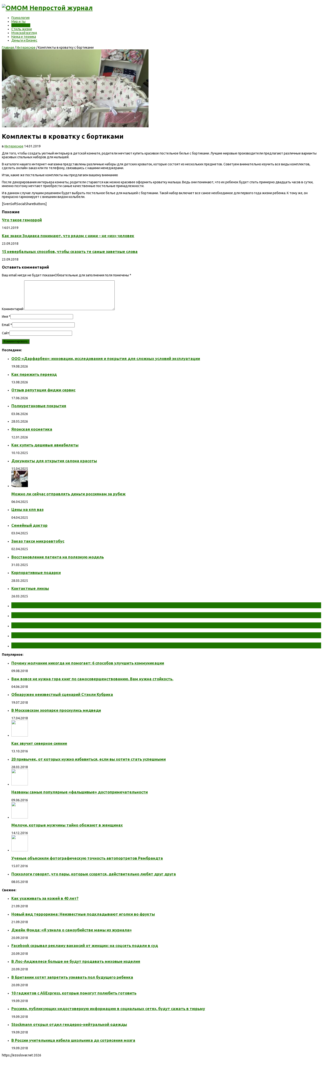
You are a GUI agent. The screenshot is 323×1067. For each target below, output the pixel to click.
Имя (5, 316)
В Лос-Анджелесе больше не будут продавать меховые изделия (75, 961)
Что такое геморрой (22, 220)
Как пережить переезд (34, 374)
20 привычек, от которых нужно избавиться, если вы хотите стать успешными (88, 759)
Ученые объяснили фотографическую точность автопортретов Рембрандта (87, 858)
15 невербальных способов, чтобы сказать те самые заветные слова (70, 251)
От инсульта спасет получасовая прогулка (63, 605)
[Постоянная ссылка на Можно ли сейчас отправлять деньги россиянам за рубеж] (19, 486)
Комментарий (12, 309)
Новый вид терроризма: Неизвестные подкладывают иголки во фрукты (83, 914)
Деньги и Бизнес (24, 40)
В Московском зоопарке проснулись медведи (56, 710)
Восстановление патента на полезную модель (57, 557)
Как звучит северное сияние (39, 743)
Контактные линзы (30, 588)
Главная (8, 47)
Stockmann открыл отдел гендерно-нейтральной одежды (69, 1024)
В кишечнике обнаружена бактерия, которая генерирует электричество (100, 625)
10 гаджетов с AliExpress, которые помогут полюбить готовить (73, 993)
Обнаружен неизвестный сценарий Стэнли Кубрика (62, 694)
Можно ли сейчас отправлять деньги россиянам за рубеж (68, 494)
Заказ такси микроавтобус (37, 541)
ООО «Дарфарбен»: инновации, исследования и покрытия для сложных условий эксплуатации (105, 358)
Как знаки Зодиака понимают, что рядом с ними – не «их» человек (68, 236)
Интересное (20, 25)
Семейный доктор (29, 525)
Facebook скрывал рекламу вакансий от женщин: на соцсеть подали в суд (84, 945)
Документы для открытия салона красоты (54, 461)
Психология (20, 18)
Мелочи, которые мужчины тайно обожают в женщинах (67, 825)
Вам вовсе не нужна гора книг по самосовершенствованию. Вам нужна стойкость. (92, 679)
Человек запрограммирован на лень (55, 645)
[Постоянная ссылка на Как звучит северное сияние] (19, 735)
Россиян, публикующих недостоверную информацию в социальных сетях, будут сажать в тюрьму (108, 1009)
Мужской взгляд (24, 33)
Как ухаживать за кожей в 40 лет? (45, 898)
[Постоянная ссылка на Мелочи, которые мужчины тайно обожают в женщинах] (19, 817)
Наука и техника (23, 37)
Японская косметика (31, 429)
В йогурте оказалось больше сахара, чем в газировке (77, 635)
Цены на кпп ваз (27, 509)
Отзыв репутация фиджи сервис (43, 390)
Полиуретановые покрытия (38, 406)
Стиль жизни (21, 29)
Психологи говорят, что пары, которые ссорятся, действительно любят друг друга (93, 874)
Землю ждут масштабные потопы (53, 615)
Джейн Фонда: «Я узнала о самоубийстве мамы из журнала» (71, 930)
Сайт (5, 333)
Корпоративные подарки (36, 572)
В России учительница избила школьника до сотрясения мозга (73, 1040)
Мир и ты (18, 21)
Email (6, 325)
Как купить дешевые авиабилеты (45, 445)
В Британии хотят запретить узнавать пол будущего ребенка (72, 977)
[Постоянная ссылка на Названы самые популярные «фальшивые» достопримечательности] (19, 784)
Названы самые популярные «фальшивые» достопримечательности (79, 792)
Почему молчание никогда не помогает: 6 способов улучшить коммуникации (87, 663)
